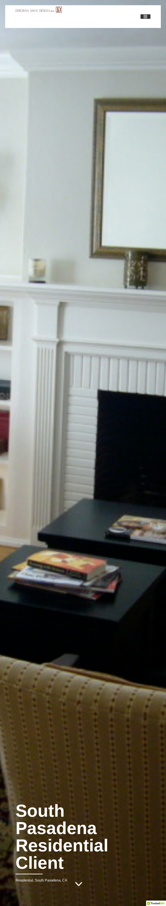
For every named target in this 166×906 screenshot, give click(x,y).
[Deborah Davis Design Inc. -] (39, 11)
